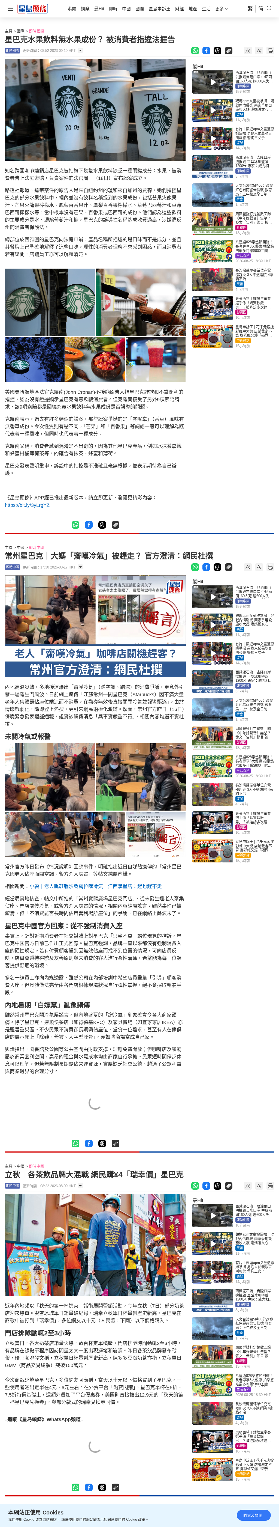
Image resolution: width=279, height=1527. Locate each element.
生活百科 (243, 255)
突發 (239, 114)
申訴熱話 (243, 340)
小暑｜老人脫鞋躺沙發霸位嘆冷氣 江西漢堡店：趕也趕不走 (95, 886)
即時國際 (36, 31)
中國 (21, 547)
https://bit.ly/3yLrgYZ (27, 505)
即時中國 (243, 86)
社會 (239, 199)
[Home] (32, 8)
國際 (21, 31)
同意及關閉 (252, 1515)
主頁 (9, 31)
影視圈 (241, 227)
